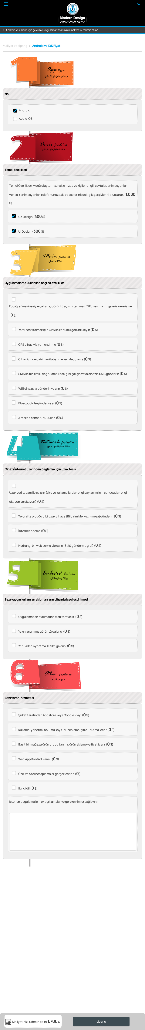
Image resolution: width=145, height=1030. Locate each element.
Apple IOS (25, 118)
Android (24, 110)
